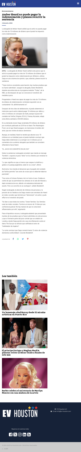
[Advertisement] (24, 259)
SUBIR (6, 449)
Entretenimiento (7, 11)
